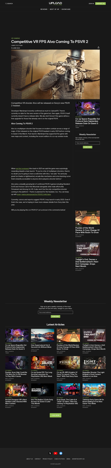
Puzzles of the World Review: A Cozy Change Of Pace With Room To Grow (87, 230)
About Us (29, 459)
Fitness (33, 343)
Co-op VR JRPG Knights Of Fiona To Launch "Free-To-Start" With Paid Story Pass (67, 374)
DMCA (68, 459)
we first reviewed (22, 168)
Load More (55, 415)
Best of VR (54, 9)
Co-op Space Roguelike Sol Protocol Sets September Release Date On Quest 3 (87, 121)
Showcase (66, 9)
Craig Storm (35, 349)
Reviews (44, 9)
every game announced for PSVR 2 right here (34, 194)
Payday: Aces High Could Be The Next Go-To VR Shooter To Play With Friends (16, 374)
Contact (38, 459)
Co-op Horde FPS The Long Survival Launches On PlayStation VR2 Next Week (41, 374)
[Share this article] (98, 47)
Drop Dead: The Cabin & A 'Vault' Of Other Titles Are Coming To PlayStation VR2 (67, 401)
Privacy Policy (48, 459)
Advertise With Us (78, 459)
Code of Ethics (59, 459)
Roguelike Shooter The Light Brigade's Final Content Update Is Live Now (93, 374)
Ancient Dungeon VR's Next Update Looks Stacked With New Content (16, 401)
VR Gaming (15, 38)
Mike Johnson (79, 125)
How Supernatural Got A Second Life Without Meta (41, 346)
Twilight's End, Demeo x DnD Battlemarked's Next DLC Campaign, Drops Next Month (86, 262)
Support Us (100, 3)
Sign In (91, 3)
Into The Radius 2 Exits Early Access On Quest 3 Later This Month (42, 401)
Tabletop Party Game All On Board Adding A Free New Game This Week (93, 401)
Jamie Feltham (16, 45)
